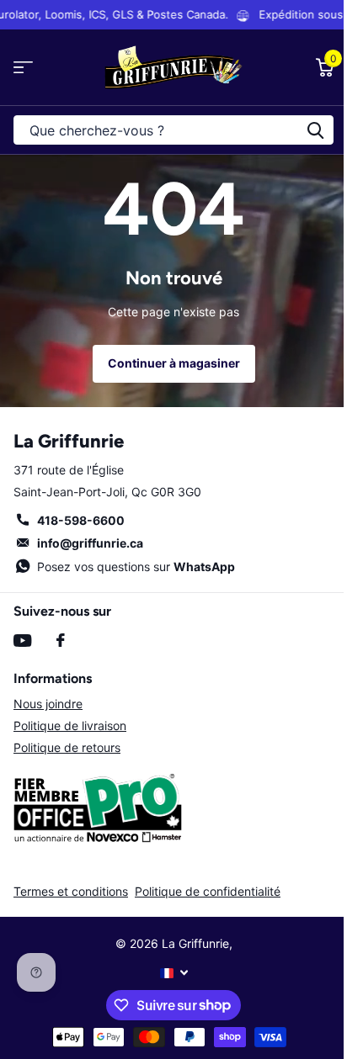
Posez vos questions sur (136, 566)
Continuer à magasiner (174, 363)
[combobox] (173, 130)
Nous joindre (48, 703)
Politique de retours (66, 747)
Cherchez (315, 130)
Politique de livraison (69, 725)
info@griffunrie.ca (90, 543)
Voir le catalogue (23, 68)
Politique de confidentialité (207, 891)
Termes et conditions (70, 891)
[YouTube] (22, 640)
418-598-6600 (81, 520)
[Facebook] (60, 640)
